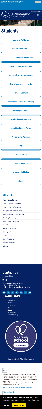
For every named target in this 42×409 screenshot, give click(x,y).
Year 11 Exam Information (21, 66)
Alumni (21, 181)
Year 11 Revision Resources (21, 58)
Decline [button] (6, 405)
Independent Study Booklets (21, 75)
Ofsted (10, 310)
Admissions (11, 300)
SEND (9, 307)
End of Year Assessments (21, 84)
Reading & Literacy (21, 110)
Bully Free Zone (21, 163)
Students (8, 195)
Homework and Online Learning (21, 102)
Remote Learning (21, 93)
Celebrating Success (21, 137)
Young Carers (21, 154)
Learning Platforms (21, 40)
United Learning (13, 315)
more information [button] (33, 400)
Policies (10, 302)
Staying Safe (21, 146)
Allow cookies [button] (19, 405)
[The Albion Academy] (15, 14)
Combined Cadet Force (21, 128)
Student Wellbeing (21, 172)
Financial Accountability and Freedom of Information (17, 388)
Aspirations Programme (21, 119)
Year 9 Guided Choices (21, 49)
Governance (11, 305)
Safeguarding (12, 312)
